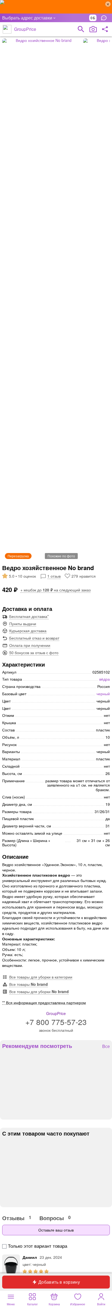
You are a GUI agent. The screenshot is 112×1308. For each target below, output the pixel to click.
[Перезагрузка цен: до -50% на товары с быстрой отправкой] (56, 7)
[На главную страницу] (7, 29)
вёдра (104, 679)
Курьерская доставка (27, 630)
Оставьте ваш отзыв (56, 1230)
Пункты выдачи (22, 623)
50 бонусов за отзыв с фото (33, 652)
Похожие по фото (61, 556)
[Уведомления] (105, 18)
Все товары (28, 984)
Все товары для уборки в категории (40, 977)
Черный (103, 693)
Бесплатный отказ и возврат (34, 638)
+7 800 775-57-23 (56, 1022)
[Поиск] (81, 29)
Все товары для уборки (39, 991)
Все (106, 1046)
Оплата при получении (29, 645)
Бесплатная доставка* (29, 616)
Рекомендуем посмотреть (37, 1045)
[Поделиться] (104, 29)
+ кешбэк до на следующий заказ (55, 590)
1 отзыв (54, 576)
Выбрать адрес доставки (27, 18)
